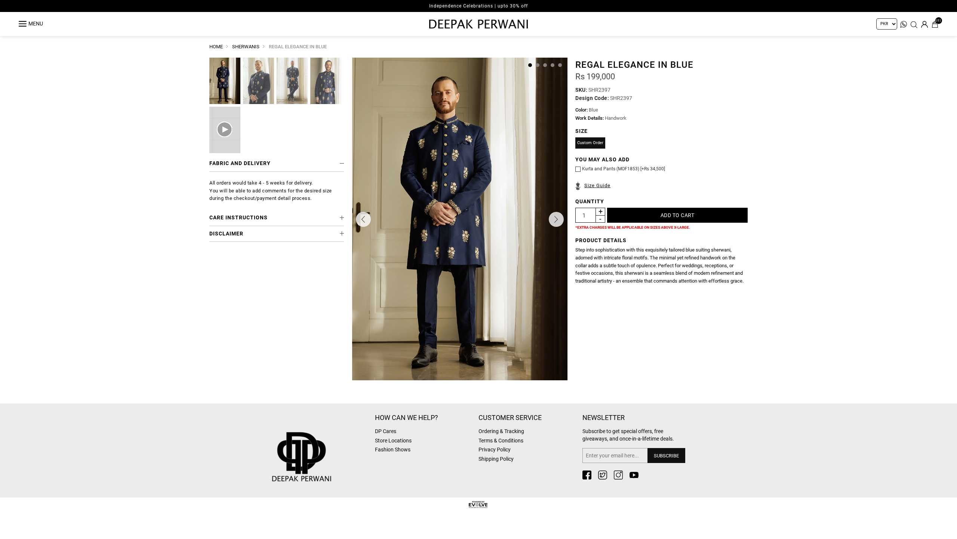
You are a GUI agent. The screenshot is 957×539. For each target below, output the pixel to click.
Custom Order (590, 142)
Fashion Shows (392, 450)
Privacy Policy (494, 450)
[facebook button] (586, 475)
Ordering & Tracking (501, 431)
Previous (363, 219)
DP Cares (385, 431)
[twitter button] (602, 475)
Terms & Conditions (500, 441)
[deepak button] (319, 445)
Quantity (589, 201)
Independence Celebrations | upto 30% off (478, 6)
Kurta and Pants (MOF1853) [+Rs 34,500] (623, 168)
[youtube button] (634, 475)
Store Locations (393, 441)
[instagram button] (618, 475)
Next (556, 219)
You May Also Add (602, 159)
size (581, 131)
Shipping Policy (496, 459)
